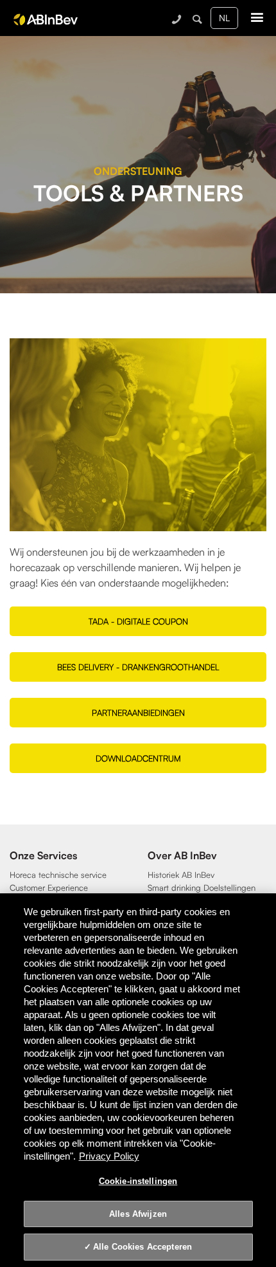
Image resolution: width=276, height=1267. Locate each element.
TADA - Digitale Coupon (138, 621)
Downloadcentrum (138, 758)
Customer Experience (49, 887)
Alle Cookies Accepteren (142, 1247)
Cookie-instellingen (138, 1181)
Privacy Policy (109, 1156)
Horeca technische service (58, 875)
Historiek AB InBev (181, 875)
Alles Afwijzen (138, 1214)
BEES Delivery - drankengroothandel (138, 667)
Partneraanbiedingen (138, 712)
